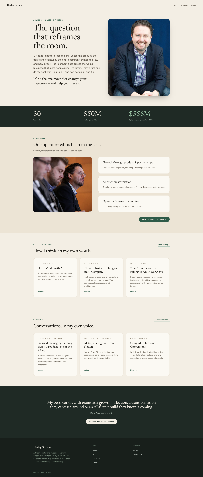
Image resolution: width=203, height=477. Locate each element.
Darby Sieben (14, 5)
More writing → (164, 245)
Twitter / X (137, 454)
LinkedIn (137, 450)
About (193, 5)
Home (94, 450)
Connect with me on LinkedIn (101, 422)
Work (176, 5)
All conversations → (162, 320)
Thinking (184, 5)
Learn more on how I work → (154, 219)
